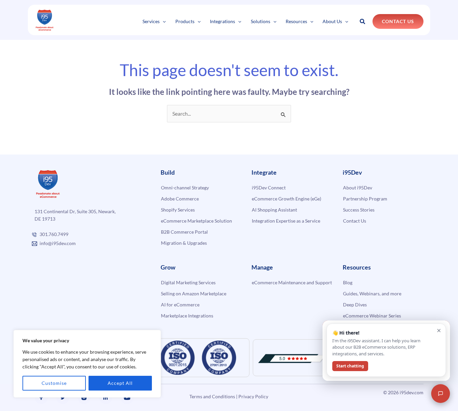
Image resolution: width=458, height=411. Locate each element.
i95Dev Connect (269, 187)
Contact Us (354, 221)
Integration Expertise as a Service (286, 221)
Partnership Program (365, 198)
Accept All (120, 383)
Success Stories (359, 210)
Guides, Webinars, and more (372, 293)
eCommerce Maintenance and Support (292, 282)
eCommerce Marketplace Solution (196, 221)
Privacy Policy (253, 396)
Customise (54, 383)
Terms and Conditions (212, 396)
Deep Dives (355, 304)
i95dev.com (411, 392)
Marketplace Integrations (187, 315)
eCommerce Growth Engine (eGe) (286, 198)
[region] (87, 364)
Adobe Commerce (180, 198)
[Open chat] (440, 393)
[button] (163, 21)
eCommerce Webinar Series (372, 315)
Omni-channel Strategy (185, 187)
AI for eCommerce (180, 304)
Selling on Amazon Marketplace (193, 293)
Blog (347, 282)
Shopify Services (178, 210)
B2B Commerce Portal (184, 232)
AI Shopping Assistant (274, 210)
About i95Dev (357, 187)
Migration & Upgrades (184, 243)
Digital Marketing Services (188, 282)
